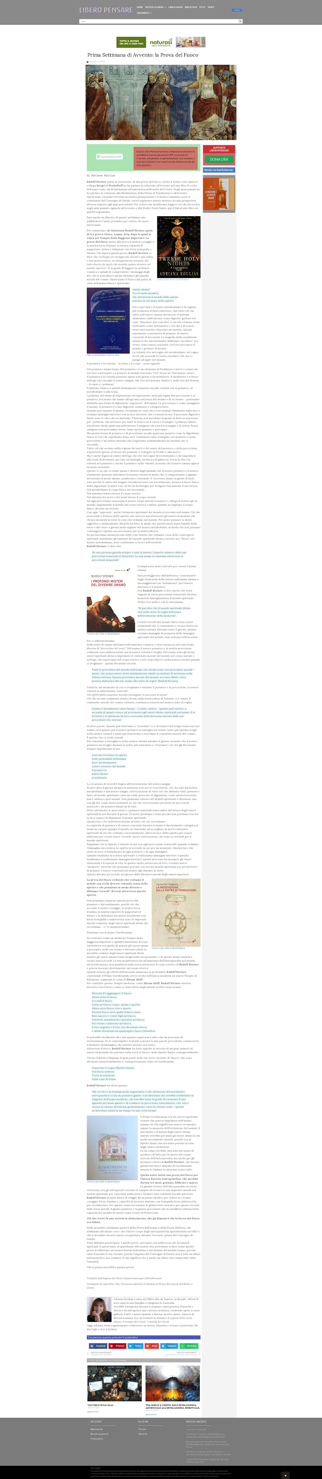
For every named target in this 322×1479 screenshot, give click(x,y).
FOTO (202, 7)
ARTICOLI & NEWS (154, 7)
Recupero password (99, 1434)
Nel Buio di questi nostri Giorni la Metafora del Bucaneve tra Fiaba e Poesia (208, 1453)
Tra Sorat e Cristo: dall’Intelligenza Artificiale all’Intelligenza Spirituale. (173, 1406)
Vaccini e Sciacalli (100, 1405)
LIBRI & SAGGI (175, 7)
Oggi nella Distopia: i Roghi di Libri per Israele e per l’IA (207, 1460)
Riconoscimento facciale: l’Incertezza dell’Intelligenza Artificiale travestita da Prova (207, 1444)
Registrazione (97, 1429)
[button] (98, 1346)
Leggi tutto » (93, 1412)
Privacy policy (97, 1439)
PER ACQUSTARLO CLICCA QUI (103, 355)
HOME (140, 7)
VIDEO (211, 7)
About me (142, 1434)
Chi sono (142, 1429)
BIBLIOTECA (191, 7)
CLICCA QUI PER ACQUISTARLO (173, 279)
